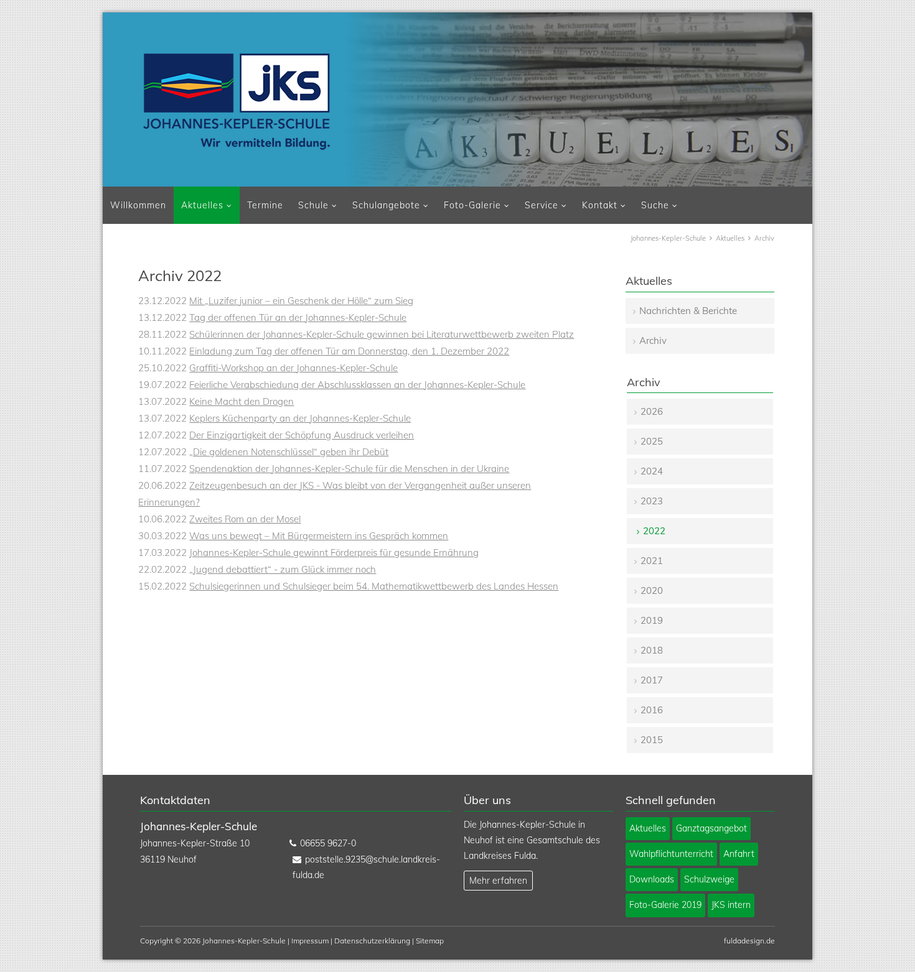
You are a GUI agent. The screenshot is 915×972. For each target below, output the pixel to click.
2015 (651, 740)
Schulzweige (709, 879)
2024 (651, 471)
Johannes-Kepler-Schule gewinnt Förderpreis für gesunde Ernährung (334, 552)
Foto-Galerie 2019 (665, 904)
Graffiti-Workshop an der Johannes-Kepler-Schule (293, 368)
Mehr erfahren (498, 880)
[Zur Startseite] (236, 101)
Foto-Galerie (472, 205)
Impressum (310, 940)
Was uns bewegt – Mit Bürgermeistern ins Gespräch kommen (318, 536)
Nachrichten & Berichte (688, 311)
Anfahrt (738, 853)
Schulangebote (386, 205)
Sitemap (430, 940)
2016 (651, 710)
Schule (313, 205)
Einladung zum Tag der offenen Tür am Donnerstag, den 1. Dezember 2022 (349, 351)
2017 (651, 680)
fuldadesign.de (749, 940)
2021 (651, 561)
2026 (651, 411)
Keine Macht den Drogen (241, 401)
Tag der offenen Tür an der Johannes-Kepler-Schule (297, 317)
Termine (265, 205)
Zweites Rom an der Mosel (245, 519)
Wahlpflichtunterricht (671, 853)
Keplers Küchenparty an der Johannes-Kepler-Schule (300, 418)
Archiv (653, 340)
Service (541, 205)
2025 (651, 441)
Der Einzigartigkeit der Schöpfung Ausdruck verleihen (301, 435)
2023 (651, 501)
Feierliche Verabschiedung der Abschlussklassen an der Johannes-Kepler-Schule (357, 385)
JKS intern (731, 904)
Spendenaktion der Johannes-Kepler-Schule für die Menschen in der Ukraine (349, 468)
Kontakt (599, 205)
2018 (651, 650)
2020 (651, 590)
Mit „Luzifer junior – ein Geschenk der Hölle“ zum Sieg (301, 301)
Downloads (651, 879)
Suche (655, 205)
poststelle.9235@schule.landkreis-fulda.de (366, 867)
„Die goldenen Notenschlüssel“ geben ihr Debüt (288, 452)
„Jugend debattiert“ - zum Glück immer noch (282, 569)
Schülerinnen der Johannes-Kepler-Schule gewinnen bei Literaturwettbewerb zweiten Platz (381, 334)
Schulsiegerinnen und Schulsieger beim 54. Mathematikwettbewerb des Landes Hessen (373, 586)
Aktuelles (202, 205)
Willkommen (138, 205)
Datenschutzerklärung (372, 940)
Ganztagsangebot (711, 828)
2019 (651, 620)
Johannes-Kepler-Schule (668, 238)
